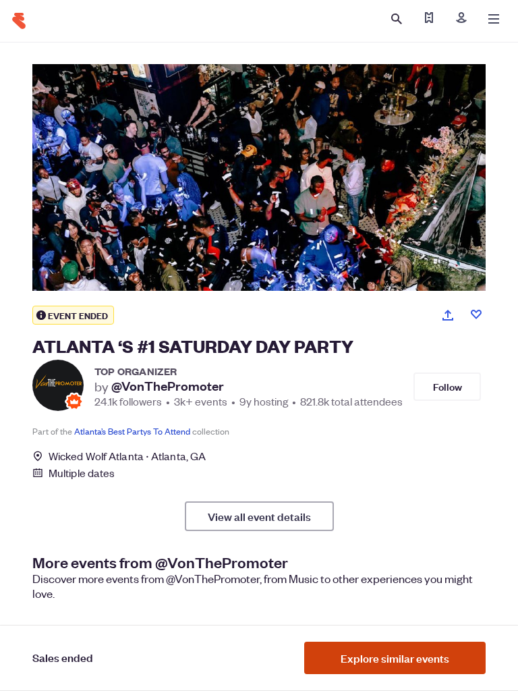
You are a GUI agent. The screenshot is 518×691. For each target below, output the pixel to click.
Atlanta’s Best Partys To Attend (132, 430)
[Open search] (396, 18)
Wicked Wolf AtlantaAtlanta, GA (127, 456)
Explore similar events (395, 658)
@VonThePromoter (167, 386)
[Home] (19, 21)
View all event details (259, 516)
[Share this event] (447, 315)
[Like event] (476, 314)
